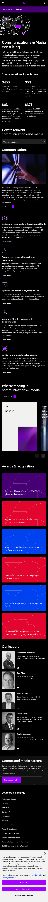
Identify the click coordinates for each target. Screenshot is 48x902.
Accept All (24, 882)
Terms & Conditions (9, 829)
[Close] (45, 853)
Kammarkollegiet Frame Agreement (15, 842)
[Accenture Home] (24, 3)
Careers (5, 803)
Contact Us (6, 812)
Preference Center (9, 799)
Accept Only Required (24, 889)
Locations (6, 816)
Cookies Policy (37, 875)
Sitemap (5, 820)
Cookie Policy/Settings (10, 833)
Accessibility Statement (11, 837)
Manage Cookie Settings (24, 895)
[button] (11, 780)
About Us (5, 807)
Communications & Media (12, 9)
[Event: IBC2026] (19, 426)
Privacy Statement (9, 824)
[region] (24, 876)
